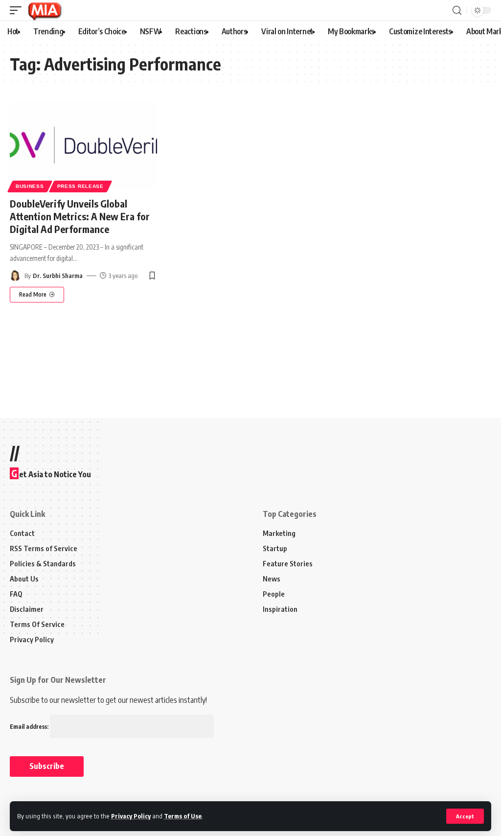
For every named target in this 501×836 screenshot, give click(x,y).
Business (30, 186)
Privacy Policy (131, 816)
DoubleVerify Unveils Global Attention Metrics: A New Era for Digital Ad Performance (80, 216)
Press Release (80, 186)
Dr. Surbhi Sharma (58, 275)
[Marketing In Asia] (44, 10)
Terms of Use (183, 816)
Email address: (30, 726)
